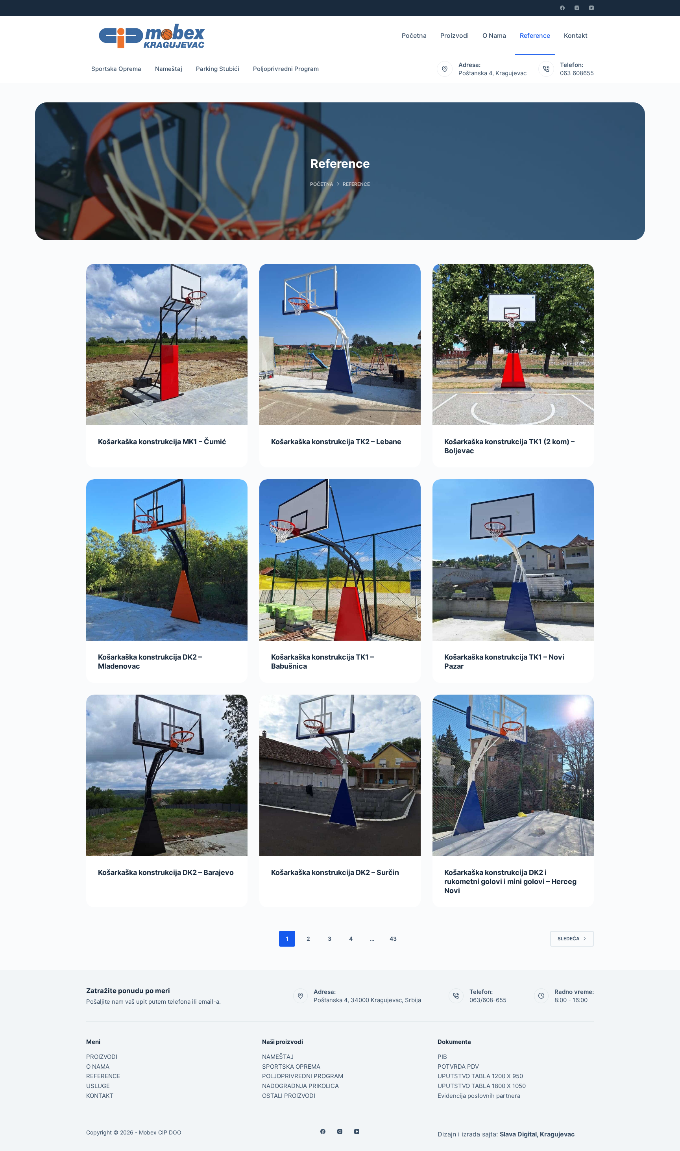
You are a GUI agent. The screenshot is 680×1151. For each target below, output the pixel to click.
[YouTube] (591, 8)
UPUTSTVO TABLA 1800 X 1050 (482, 1086)
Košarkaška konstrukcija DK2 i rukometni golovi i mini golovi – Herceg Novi (510, 881)
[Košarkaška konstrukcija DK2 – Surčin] (340, 775)
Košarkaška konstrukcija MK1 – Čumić (162, 441)
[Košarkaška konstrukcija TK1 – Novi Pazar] (513, 560)
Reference (535, 35)
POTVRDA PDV (458, 1066)
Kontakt (576, 35)
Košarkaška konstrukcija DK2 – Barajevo (166, 872)
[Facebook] (562, 8)
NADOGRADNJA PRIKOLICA (300, 1086)
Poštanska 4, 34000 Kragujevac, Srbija (367, 1000)
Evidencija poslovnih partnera (479, 1095)
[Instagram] (577, 8)
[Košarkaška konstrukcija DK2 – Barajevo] (167, 775)
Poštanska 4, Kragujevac (492, 73)
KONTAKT (100, 1095)
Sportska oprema (116, 68)
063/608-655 (487, 1000)
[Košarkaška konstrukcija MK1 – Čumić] (167, 344)
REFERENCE (103, 1076)
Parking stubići (217, 68)
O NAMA (97, 1066)
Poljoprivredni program (286, 68)
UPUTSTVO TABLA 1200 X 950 (480, 1076)
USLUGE (98, 1086)
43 (393, 938)
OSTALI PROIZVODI (288, 1095)
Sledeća (569, 939)
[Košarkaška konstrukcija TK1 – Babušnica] (340, 560)
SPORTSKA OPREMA (291, 1066)
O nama (494, 35)
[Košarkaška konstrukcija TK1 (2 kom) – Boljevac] (513, 344)
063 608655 (577, 73)
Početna (414, 35)
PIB (442, 1056)
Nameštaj (168, 68)
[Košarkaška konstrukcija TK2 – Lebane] (340, 344)
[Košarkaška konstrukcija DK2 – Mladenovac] (167, 560)
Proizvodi (454, 35)
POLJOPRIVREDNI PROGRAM (302, 1076)
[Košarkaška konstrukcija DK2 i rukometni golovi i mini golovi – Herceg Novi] (513, 775)
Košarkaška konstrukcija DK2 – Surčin (335, 872)
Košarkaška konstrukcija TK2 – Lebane (336, 441)
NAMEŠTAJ (278, 1056)
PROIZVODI (101, 1056)
